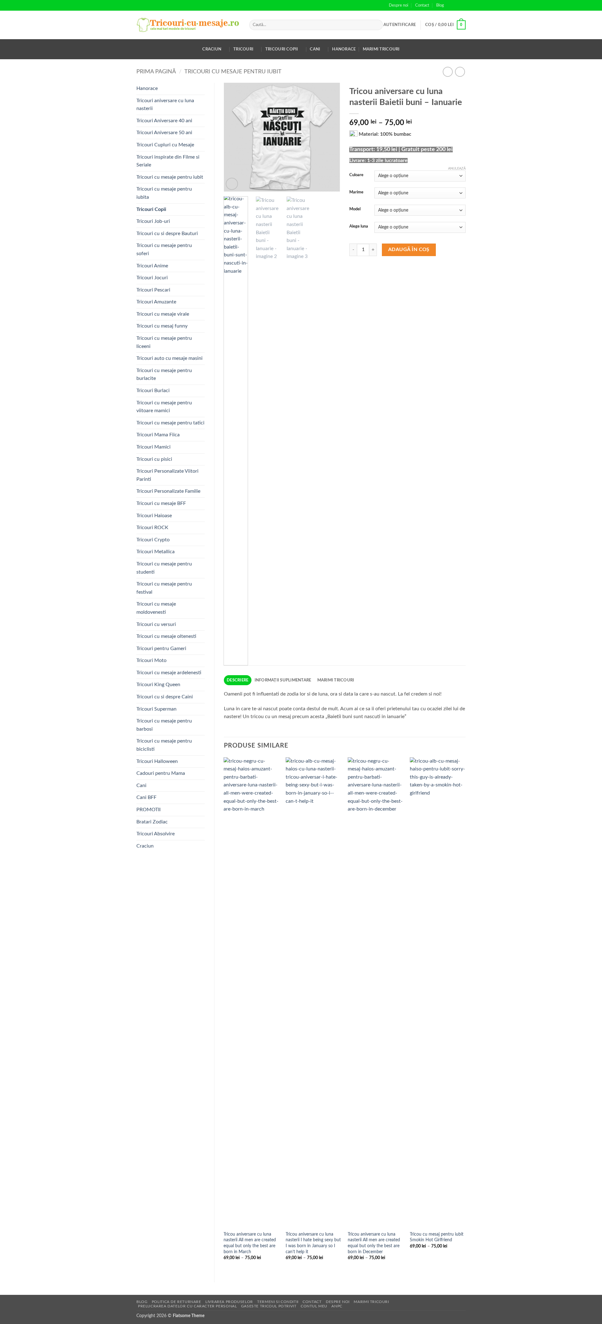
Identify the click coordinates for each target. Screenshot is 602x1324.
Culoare (356, 175)
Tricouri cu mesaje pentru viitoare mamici (164, 406)
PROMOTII (148, 809)
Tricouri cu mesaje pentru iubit (233, 72)
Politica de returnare (176, 1302)
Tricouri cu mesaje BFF (161, 503)
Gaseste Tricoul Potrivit (269, 1306)
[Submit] (377, 25)
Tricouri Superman (156, 709)
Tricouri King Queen (158, 684)
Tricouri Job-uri (153, 221)
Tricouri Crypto (153, 539)
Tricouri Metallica (155, 551)
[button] (399, 24)
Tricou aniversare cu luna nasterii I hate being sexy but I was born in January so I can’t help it (313, 1243)
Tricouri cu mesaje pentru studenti (164, 568)
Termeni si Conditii (277, 1302)
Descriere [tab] (237, 680)
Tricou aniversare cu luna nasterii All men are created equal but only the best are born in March (250, 1243)
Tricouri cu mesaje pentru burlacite (164, 374)
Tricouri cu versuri (156, 624)
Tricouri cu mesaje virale (162, 314)
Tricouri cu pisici (154, 459)
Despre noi (398, 5)
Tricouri (243, 49)
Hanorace (344, 49)
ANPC (336, 1306)
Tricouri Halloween (157, 761)
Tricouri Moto (151, 660)
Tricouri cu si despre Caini (164, 696)
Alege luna (358, 226)
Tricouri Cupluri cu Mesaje (165, 144)
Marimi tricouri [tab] (335, 680)
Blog (440, 5)
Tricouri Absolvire (155, 833)
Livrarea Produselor (229, 1302)
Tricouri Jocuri (152, 277)
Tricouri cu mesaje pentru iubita (164, 193)
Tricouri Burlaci (153, 390)
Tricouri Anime (152, 265)
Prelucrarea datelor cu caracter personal (187, 1306)
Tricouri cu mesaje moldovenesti (156, 608)
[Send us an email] (462, 5)
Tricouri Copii (281, 49)
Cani (315, 49)
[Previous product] (460, 71)
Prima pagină (156, 72)
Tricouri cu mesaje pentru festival (164, 588)
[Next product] (447, 71)
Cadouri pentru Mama (160, 773)
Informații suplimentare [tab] (283, 680)
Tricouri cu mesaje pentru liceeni (164, 342)
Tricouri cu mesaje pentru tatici (170, 422)
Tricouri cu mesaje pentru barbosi (164, 725)
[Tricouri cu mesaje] (188, 25)
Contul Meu (314, 1306)
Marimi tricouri (381, 49)
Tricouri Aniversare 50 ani (164, 132)
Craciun (211, 49)
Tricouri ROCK (152, 527)
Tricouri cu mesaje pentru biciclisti (164, 745)
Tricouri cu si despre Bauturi (167, 233)
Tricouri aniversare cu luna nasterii (165, 104)
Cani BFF (146, 797)
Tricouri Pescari (153, 289)
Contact (422, 5)
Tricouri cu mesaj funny (161, 325)
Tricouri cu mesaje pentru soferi (164, 249)
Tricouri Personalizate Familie (168, 491)
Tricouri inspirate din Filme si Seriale (167, 161)
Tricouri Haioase (154, 515)
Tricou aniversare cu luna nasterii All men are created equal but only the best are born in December (374, 1243)
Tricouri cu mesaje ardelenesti (168, 672)
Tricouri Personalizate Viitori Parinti (167, 475)
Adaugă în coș (409, 249)
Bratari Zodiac (152, 821)
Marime (356, 192)
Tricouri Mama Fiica (158, 434)
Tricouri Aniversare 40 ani (164, 120)
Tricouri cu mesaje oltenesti (166, 636)
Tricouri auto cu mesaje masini (169, 358)
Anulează (457, 168)
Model (355, 209)
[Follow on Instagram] (456, 5)
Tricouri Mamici (153, 446)
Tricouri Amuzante (156, 301)
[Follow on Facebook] (450, 5)
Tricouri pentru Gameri (161, 648)
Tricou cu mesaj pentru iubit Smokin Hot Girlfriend (436, 1237)
